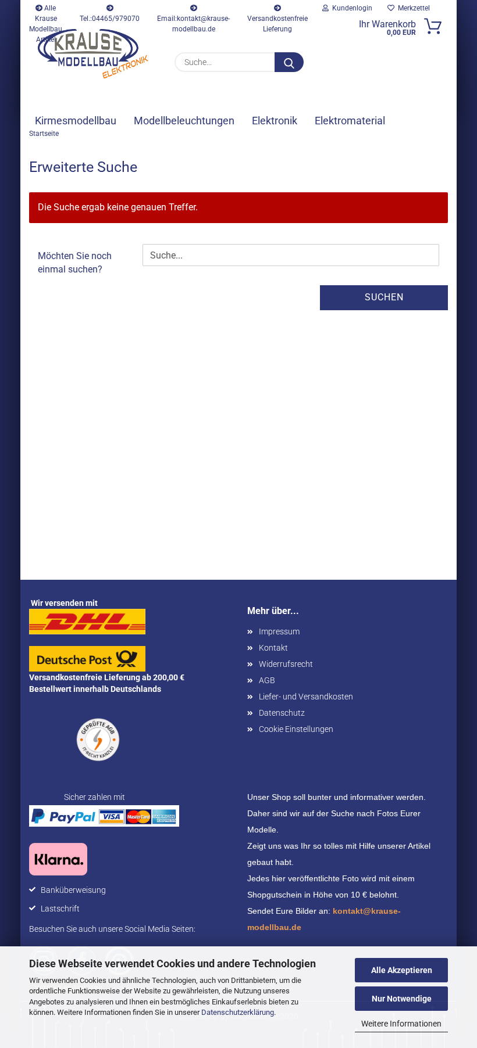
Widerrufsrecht (286, 664)
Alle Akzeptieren (401, 970)
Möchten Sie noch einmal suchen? (75, 262)
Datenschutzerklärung (237, 1012)
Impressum (279, 631)
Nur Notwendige (402, 998)
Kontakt (273, 647)
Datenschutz (282, 712)
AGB (267, 680)
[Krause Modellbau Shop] (93, 53)
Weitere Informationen (401, 1023)
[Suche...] (289, 62)
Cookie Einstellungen (296, 729)
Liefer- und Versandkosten (306, 696)
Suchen (384, 297)
